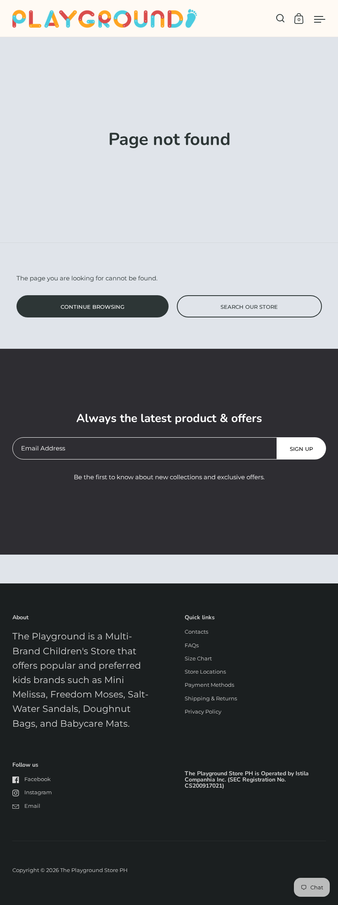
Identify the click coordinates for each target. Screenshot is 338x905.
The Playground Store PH (94, 870)
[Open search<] (280, 18)
